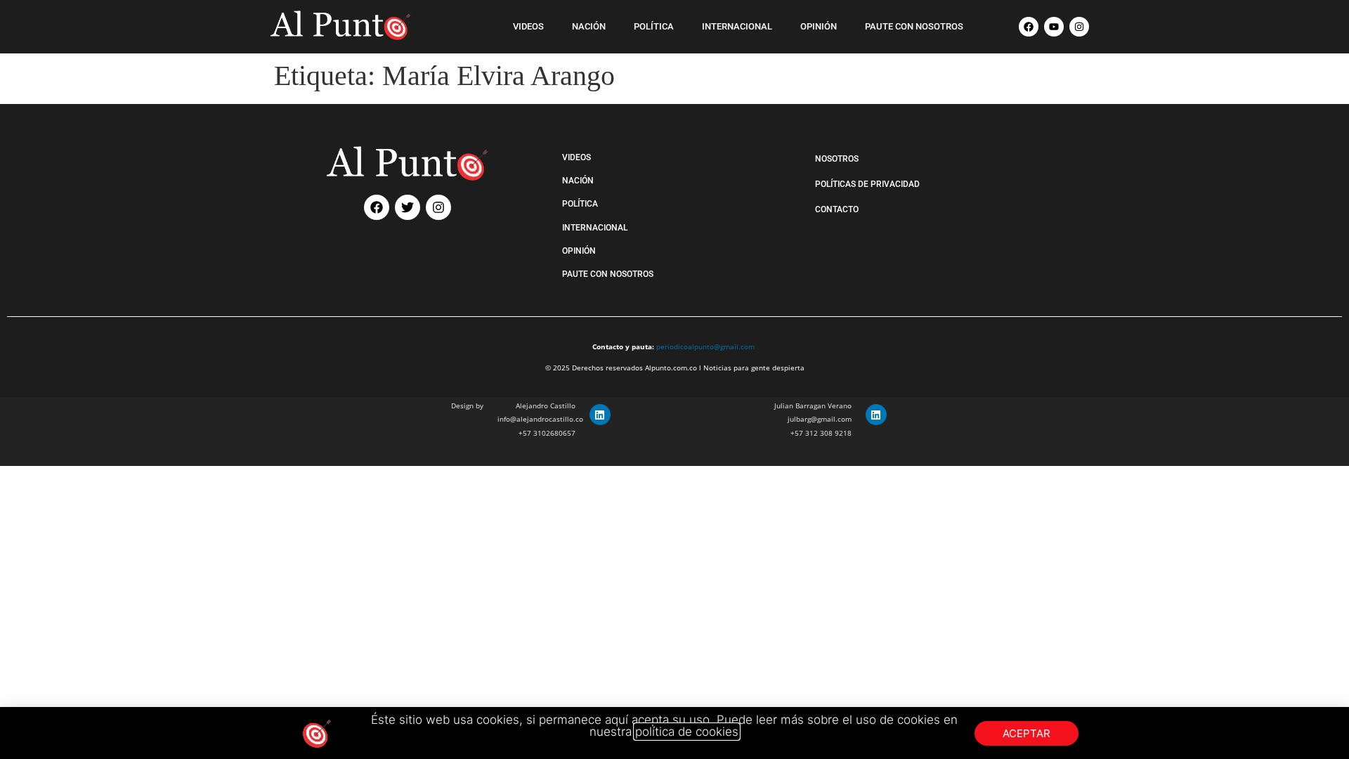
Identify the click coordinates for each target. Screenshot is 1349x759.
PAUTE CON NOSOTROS (914, 26)
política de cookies (686, 732)
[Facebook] (1028, 27)
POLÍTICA (654, 26)
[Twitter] (407, 207)
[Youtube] (1054, 27)
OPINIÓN (818, 26)
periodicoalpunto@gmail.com (705, 346)
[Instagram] (1079, 27)
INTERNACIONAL (737, 26)
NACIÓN (589, 26)
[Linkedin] (600, 414)
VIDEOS (528, 26)
